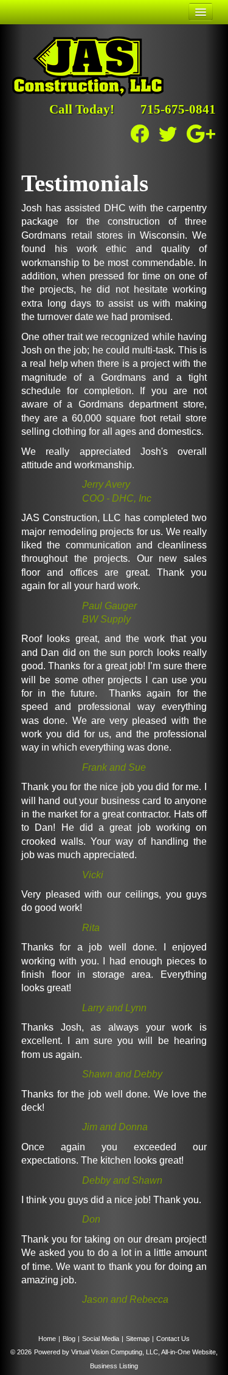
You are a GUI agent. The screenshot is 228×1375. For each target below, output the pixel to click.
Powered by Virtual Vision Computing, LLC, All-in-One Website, (126, 1352)
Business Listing (114, 1366)
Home (47, 1338)
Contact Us (173, 1338)
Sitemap (138, 1338)
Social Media (100, 1338)
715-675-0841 (178, 109)
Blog (69, 1338)
